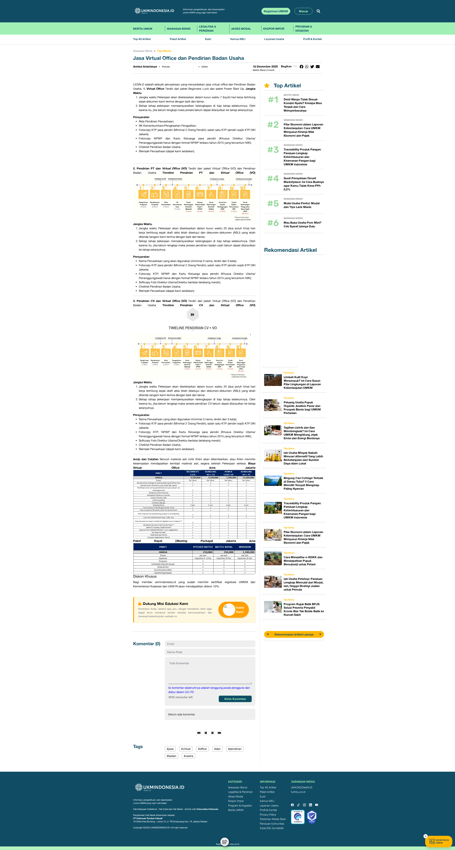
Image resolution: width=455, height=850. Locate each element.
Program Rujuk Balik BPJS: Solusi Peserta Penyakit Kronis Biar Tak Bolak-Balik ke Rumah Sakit (304, 609)
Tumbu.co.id (233, 844)
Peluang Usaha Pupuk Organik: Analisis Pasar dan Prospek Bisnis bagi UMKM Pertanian (302, 407)
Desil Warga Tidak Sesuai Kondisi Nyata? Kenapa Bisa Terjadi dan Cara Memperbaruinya (303, 105)
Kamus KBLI (237, 39)
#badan (171, 755)
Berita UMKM (142, 28)
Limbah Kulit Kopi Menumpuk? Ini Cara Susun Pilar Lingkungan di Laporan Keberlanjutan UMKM (302, 382)
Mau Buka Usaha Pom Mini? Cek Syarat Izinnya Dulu (302, 224)
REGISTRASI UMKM (442, 841)
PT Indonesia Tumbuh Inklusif (147, 818)
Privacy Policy (268, 815)
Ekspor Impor (273, 28)
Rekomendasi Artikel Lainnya (294, 634)
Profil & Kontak (312, 39)
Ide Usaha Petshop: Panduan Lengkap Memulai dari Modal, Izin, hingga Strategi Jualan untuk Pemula (303, 584)
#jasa (170, 748)
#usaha (188, 755)
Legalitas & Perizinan (207, 28)
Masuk (303, 11)
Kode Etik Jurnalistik (272, 828)
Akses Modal (241, 28)
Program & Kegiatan (303, 28)
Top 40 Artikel (142, 39)
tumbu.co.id (298, 792)
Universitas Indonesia (207, 809)
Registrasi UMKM (276, 11)
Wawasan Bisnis (179, 28)
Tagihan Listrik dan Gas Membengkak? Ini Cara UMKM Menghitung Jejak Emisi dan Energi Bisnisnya (302, 433)
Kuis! (208, 39)
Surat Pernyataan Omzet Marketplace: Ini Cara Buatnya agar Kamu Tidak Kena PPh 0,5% (304, 183)
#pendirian (235, 748)
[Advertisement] (282, 311)
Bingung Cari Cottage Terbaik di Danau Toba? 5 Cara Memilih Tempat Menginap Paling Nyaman (303, 483)
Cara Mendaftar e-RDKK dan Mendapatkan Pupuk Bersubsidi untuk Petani (303, 560)
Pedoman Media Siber (273, 819)
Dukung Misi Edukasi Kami (165, 603)
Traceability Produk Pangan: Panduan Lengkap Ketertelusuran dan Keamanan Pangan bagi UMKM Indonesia (302, 157)
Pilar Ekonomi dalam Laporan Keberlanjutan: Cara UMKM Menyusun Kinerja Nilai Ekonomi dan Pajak (303, 130)
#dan (217, 748)
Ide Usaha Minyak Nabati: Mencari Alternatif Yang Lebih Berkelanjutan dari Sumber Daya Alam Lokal (303, 458)
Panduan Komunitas (272, 824)
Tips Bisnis (164, 50)
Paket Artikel (178, 39)
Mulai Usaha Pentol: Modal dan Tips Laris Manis (302, 205)
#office (202, 748)
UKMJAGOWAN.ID (301, 788)
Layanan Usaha (274, 39)
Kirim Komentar (235, 699)
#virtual (186, 748)
